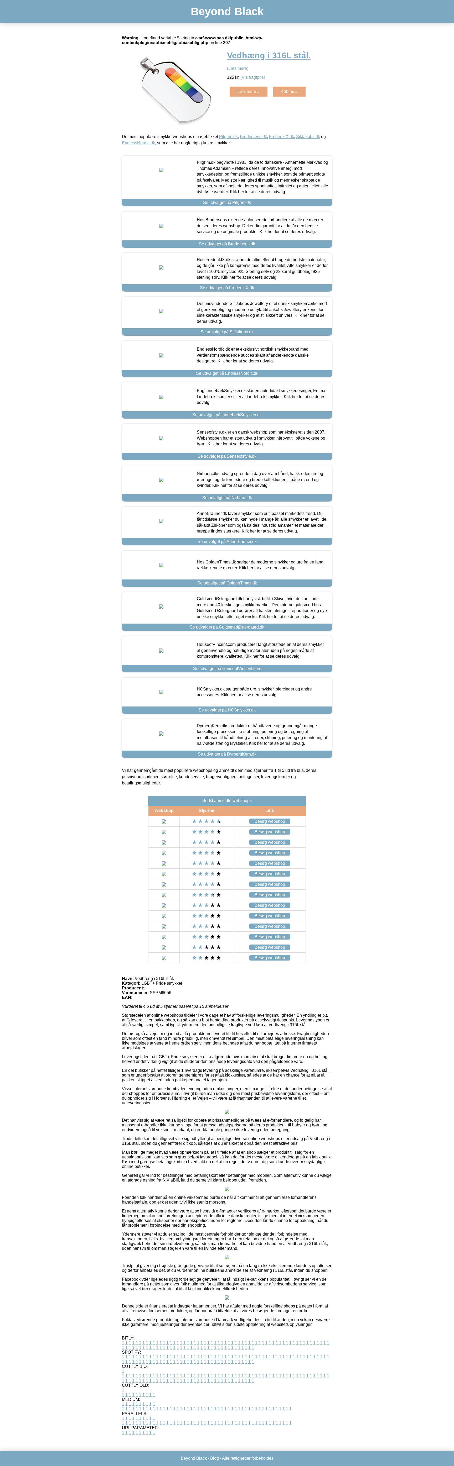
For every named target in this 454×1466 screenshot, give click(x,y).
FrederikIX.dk (281, 136)
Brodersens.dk (253, 136)
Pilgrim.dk (228, 136)
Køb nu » (289, 91)
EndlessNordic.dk (138, 143)
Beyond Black (227, 11)
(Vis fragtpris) (252, 77)
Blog (214, 1458)
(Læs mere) (237, 68)
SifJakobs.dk (308, 136)
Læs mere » (249, 91)
